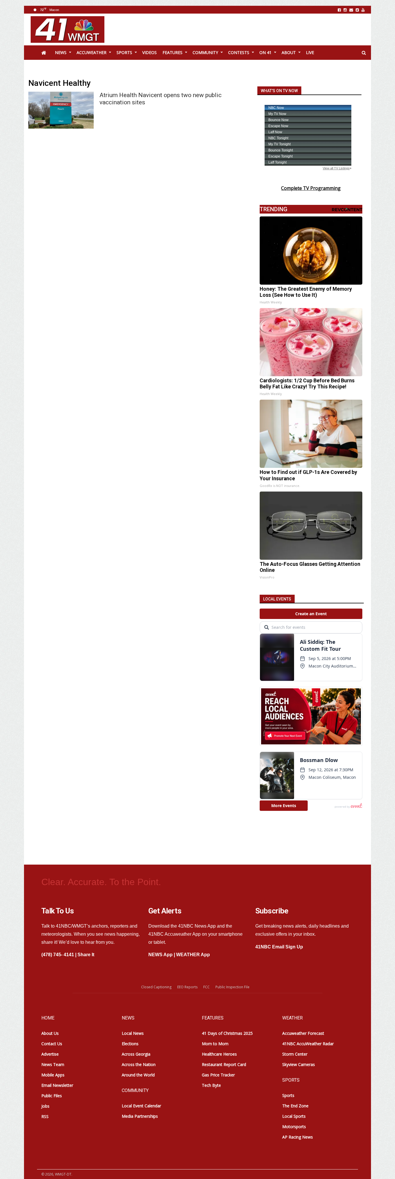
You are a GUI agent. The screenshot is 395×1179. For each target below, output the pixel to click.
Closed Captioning (156, 987)
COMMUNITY (205, 52)
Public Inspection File (232, 987)
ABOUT (289, 52)
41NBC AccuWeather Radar (308, 1043)
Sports (288, 1095)
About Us (50, 1033)
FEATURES (172, 52)
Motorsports (294, 1126)
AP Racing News (297, 1137)
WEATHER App (193, 954)
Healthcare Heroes (219, 1054)
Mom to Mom (215, 1043)
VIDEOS (149, 52)
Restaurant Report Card (224, 1064)
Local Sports (294, 1116)
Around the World (138, 1075)
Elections (130, 1043)
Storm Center (294, 1054)
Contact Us (51, 1043)
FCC (206, 987)
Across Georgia (136, 1054)
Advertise (50, 1054)
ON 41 (265, 52)
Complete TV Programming (311, 188)
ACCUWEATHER (91, 52)
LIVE (310, 52)
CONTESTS (238, 52)
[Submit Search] (363, 53)
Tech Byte (211, 1085)
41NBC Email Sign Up (279, 946)
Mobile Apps (52, 1075)
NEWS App (160, 954)
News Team (52, 1064)
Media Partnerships (140, 1116)
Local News (133, 1033)
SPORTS (124, 52)
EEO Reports (187, 987)
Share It (85, 954)
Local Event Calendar (141, 1105)
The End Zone (295, 1105)
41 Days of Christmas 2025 (227, 1033)
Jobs (45, 1106)
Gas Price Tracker (218, 1075)
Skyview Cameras (298, 1064)
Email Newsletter (57, 1085)
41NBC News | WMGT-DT (67, 29)
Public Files (51, 1095)
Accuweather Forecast (303, 1033)
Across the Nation (139, 1064)
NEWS (61, 52)
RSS (45, 1116)
